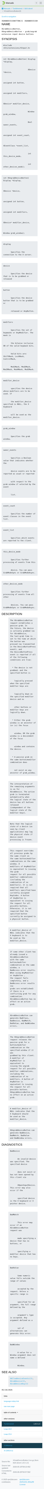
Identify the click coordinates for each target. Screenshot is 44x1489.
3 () (8, 1445)
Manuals (6, 8)
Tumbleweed (17, 8)
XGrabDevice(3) (17, 1381)
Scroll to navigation (9, 16)
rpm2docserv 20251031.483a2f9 (27, 1481)
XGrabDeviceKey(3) (19, 1384)
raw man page (9, 1406)
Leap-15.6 (8, 1434)
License (23, 1484)
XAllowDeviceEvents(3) (21, 1379)
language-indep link (11, 1401)
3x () (8, 1451)
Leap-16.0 (8, 1429)
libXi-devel (28, 8)
